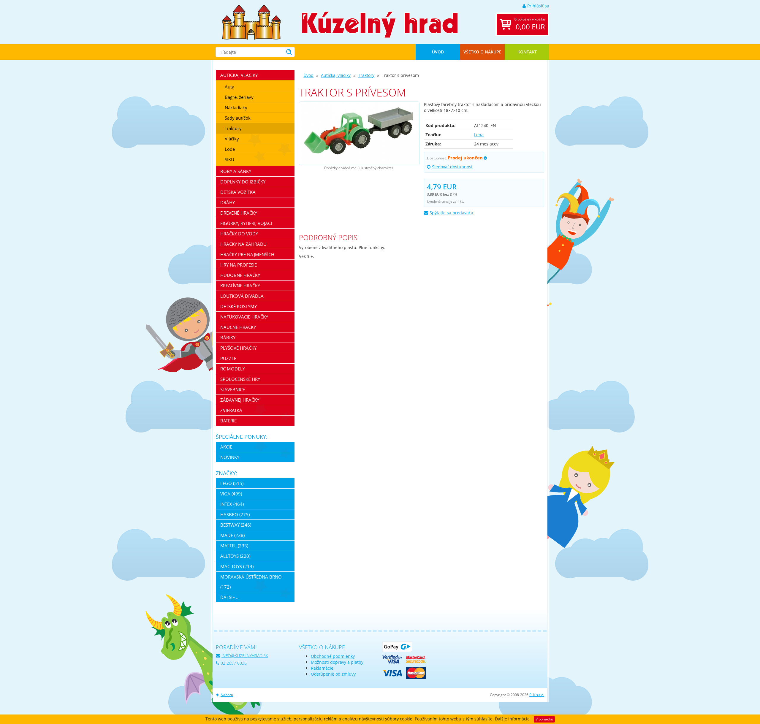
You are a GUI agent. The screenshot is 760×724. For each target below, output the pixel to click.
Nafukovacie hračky (244, 317)
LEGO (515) (231, 483)
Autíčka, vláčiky (336, 75)
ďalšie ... (230, 597)
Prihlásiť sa (538, 6)
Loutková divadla (242, 296)
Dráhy (227, 202)
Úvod (438, 52)
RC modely (232, 369)
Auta (229, 87)
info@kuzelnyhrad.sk (244, 655)
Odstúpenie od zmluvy (333, 674)
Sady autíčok (238, 118)
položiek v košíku (529, 24)
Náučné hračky (238, 327)
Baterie (228, 421)
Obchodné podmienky (333, 656)
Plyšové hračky (238, 348)
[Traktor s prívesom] (359, 133)
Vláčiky (232, 139)
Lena (479, 134)
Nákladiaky (236, 107)
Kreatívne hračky (240, 286)
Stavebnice (232, 389)
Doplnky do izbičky (242, 182)
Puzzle (228, 358)
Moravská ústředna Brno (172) (251, 582)
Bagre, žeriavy (239, 97)
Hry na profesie (238, 265)
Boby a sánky (235, 171)
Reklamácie (322, 668)
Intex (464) (232, 504)
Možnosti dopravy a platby (337, 662)
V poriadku (544, 719)
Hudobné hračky (240, 275)
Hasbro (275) (235, 514)
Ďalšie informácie (512, 719)
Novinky (229, 457)
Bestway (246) (235, 525)
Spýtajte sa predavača (451, 213)
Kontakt (527, 52)
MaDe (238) (232, 535)
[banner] (251, 21)
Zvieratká (231, 410)
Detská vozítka (238, 192)
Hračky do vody (239, 234)
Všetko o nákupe (482, 52)
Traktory (366, 75)
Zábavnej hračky (239, 400)
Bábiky (227, 337)
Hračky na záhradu (243, 244)
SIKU (229, 159)
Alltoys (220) (235, 556)
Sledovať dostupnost (452, 166)
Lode (230, 149)
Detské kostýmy (238, 306)
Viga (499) (231, 494)
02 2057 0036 (234, 663)
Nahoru (227, 695)
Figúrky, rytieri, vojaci (246, 223)
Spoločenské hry (240, 379)
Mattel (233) (234, 546)
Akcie (226, 447)
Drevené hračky (238, 213)
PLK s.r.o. (536, 695)
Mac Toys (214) (237, 566)
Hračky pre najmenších (247, 254)
